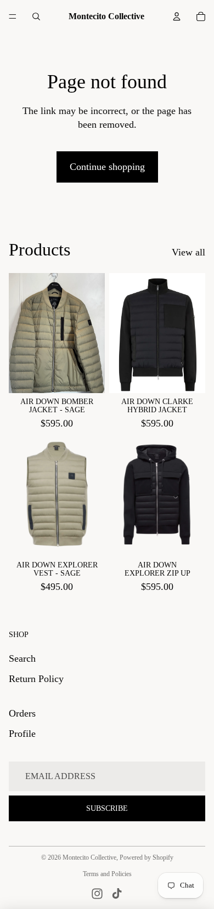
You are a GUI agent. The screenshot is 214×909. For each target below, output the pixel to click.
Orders (22, 713)
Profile (22, 733)
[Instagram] (97, 893)
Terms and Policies (107, 874)
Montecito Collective (89, 857)
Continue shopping (107, 166)
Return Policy (36, 678)
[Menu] (12, 16)
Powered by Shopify (146, 857)
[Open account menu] (177, 16)
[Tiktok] (116, 893)
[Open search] (36, 16)
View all (188, 252)
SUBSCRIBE (107, 808)
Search (22, 658)
